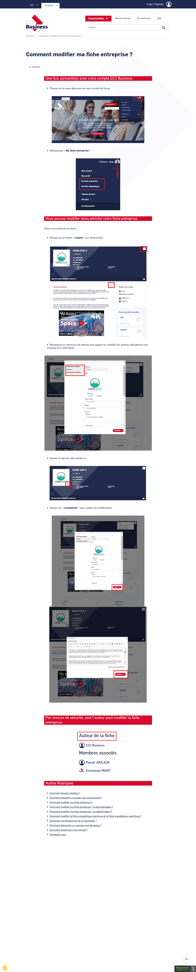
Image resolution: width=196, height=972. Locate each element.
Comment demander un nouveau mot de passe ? (75, 825)
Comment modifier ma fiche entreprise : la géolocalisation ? (81, 807)
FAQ (159, 18)
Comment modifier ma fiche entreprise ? (71, 802)
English (31, 5)
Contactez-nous (58, 834)
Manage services (182, 968)
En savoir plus (143, 18)
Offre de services (122, 18)
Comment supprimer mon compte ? (69, 830)
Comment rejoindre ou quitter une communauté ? (76, 798)
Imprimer (36, 67)
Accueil (30, 36)
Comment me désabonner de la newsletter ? (73, 821)
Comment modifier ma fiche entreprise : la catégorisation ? (81, 811)
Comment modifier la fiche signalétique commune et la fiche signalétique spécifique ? (95, 816)
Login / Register (155, 4)
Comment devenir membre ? (65, 793)
